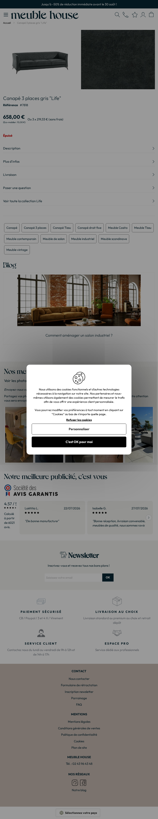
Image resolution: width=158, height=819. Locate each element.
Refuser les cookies (79, 420)
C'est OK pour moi (79, 442)
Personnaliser (79, 429)
